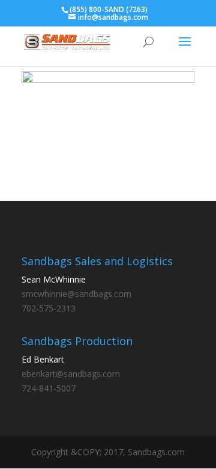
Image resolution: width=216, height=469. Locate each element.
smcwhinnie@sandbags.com (76, 293)
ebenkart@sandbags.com (71, 373)
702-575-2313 (49, 308)
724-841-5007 (49, 388)
